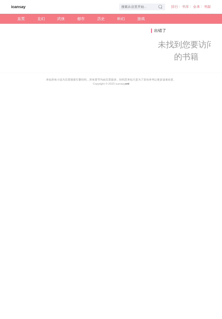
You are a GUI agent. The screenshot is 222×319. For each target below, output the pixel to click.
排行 (174, 7)
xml (127, 83)
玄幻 (41, 19)
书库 (185, 7)
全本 (196, 7)
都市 (81, 19)
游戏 (141, 19)
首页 (21, 19)
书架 (207, 7)
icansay (18, 7)
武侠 (61, 19)
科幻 (121, 19)
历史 (101, 19)
